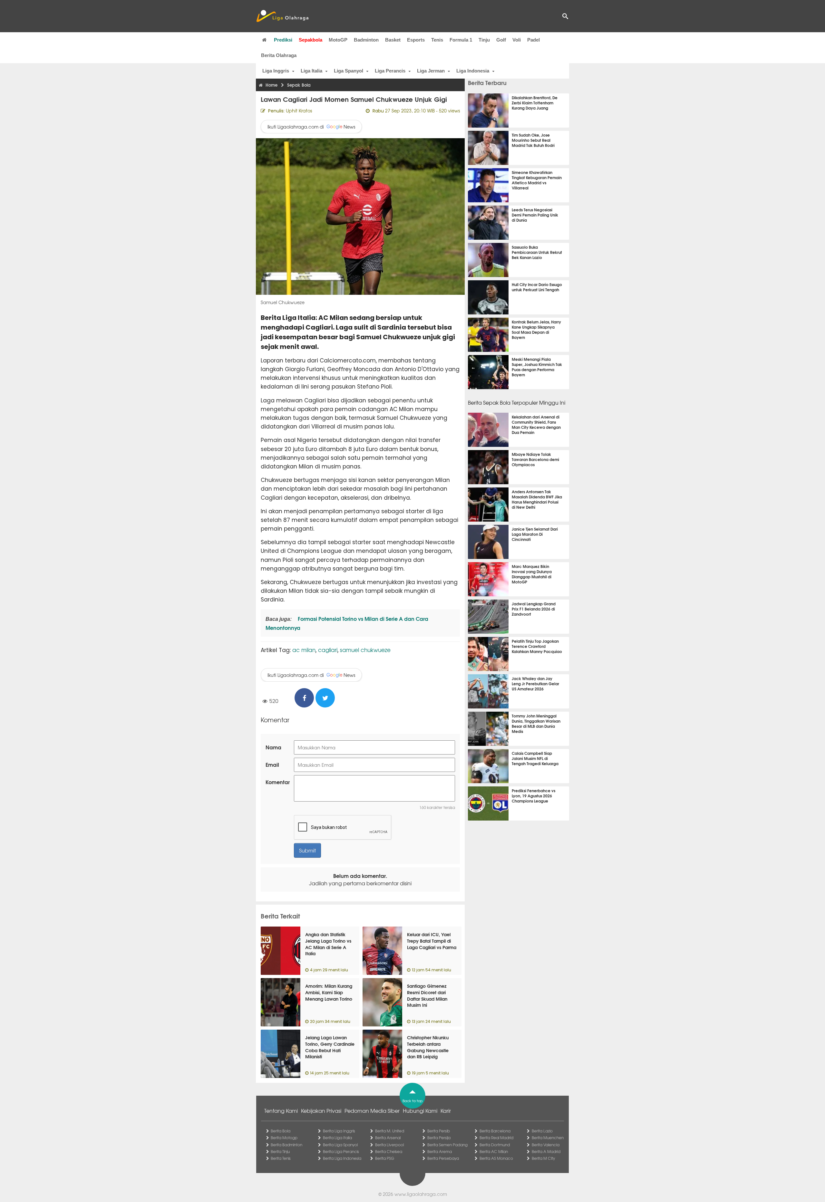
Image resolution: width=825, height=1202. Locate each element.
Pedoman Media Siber (372, 1110)
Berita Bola (280, 1131)
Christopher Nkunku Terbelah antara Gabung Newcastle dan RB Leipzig (428, 1047)
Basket (393, 40)
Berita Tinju (280, 1151)
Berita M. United (389, 1131)
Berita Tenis (281, 1158)
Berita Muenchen (548, 1137)
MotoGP (338, 40)
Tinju (484, 40)
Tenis (437, 40)
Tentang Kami (281, 1110)
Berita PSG (384, 1158)
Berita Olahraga (278, 55)
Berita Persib (438, 1131)
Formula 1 (461, 40)
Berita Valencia (545, 1145)
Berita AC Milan (494, 1151)
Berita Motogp (284, 1137)
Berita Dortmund (495, 1145)
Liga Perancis (390, 70)
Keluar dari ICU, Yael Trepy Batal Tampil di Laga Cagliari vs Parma (431, 940)
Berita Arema (439, 1151)
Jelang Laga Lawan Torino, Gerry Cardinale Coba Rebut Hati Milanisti (329, 1047)
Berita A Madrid (546, 1151)
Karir (446, 1110)
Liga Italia (311, 70)
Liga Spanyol (348, 70)
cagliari (327, 650)
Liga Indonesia (472, 70)
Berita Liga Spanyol (340, 1145)
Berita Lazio (542, 1131)
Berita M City (543, 1158)
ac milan (303, 650)
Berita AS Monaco (496, 1158)
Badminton (366, 40)
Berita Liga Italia (337, 1137)
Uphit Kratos (299, 110)
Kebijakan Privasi (321, 1110)
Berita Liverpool (389, 1145)
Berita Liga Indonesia (342, 1158)
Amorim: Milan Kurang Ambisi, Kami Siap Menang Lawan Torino (328, 992)
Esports (416, 40)
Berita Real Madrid (496, 1137)
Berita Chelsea (388, 1151)
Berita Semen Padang (447, 1145)
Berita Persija (439, 1137)
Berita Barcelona (495, 1131)
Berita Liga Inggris (339, 1131)
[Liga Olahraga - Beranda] (282, 16)
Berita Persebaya (443, 1158)
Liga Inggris (275, 70)
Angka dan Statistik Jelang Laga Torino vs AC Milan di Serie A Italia (328, 944)
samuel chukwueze (365, 650)
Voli (516, 40)
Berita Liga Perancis (341, 1151)
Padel (533, 40)
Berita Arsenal (388, 1137)
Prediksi (283, 40)
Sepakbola (310, 40)
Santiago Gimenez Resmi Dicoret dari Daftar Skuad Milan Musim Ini (427, 995)
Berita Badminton (286, 1145)
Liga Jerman (431, 70)
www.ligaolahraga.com (420, 1194)
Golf (501, 40)
